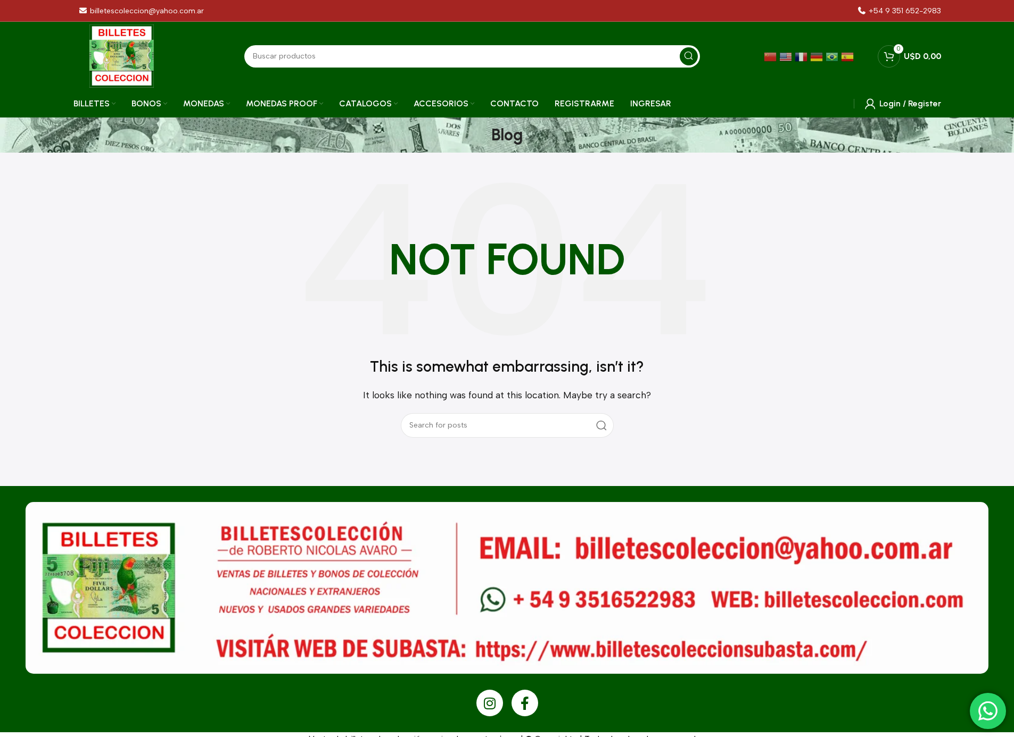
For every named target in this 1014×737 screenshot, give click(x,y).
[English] (787, 56)
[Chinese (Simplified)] (771, 56)
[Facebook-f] (525, 703)
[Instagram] (489, 703)
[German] (818, 56)
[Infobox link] (899, 11)
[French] (802, 56)
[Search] (601, 425)
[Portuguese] (833, 56)
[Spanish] (848, 56)
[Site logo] (121, 56)
